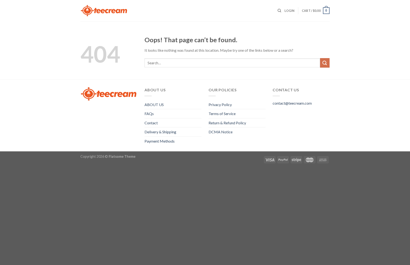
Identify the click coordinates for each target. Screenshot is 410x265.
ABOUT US (154, 104)
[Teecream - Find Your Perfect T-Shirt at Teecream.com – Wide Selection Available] (104, 11)
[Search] (279, 10)
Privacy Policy (220, 104)
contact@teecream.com (292, 103)
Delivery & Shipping (160, 132)
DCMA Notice (221, 132)
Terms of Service (222, 113)
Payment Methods (159, 141)
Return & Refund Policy (227, 123)
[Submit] (325, 62)
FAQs (149, 113)
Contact (151, 123)
